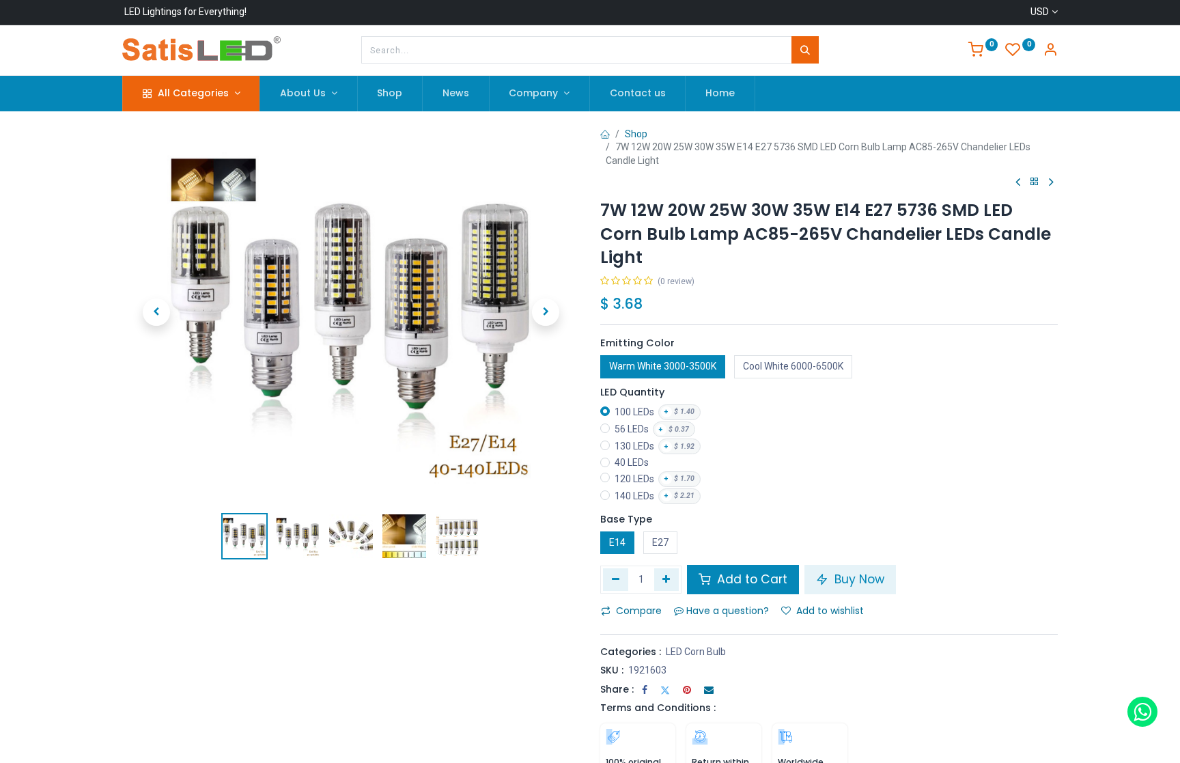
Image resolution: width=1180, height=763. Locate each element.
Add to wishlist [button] (830, 611)
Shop (636, 133)
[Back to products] (1034, 182)
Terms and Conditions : (658, 708)
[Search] (805, 50)
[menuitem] (390, 93)
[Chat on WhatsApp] (1142, 712)
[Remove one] (615, 579)
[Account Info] (1050, 51)
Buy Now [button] (857, 579)
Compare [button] (639, 611)
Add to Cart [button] (750, 579)
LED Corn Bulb (696, 651)
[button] (156, 312)
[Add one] (666, 579)
